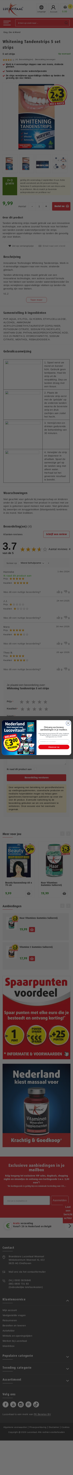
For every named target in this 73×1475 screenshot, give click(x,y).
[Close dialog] (68, 723)
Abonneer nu (53, 747)
